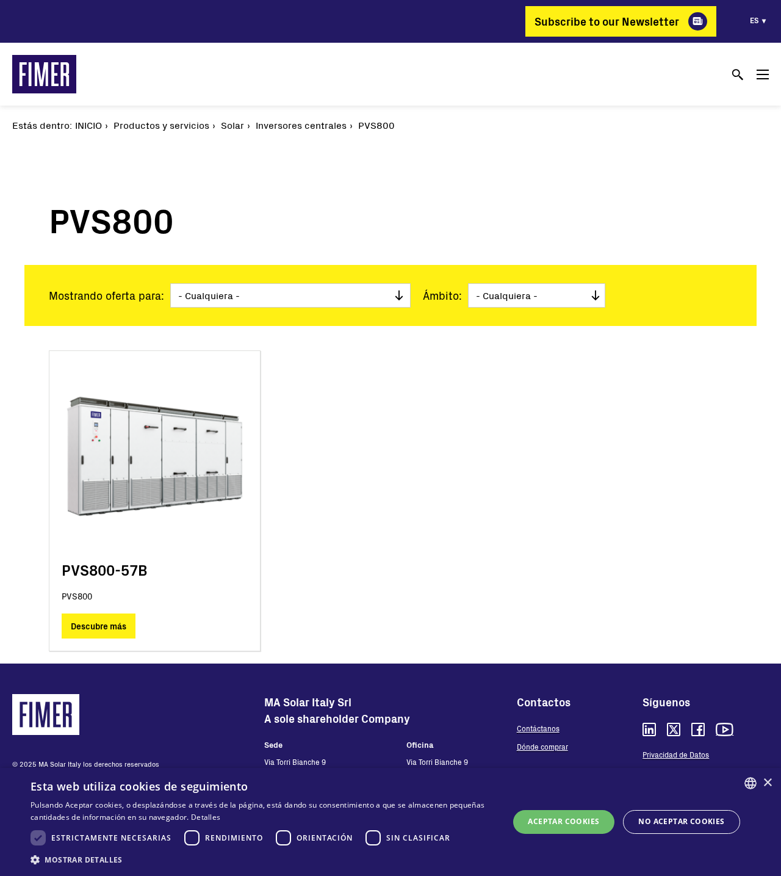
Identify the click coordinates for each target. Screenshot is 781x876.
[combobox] (750, 783)
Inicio (88, 124)
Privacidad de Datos (675, 754)
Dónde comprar (542, 746)
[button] (263, 859)
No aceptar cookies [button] (681, 821)
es (754, 20)
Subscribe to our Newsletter (606, 21)
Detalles (205, 817)
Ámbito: (442, 295)
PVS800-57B (105, 570)
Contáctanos (538, 728)
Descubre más (98, 626)
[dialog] (390, 822)
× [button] (767, 782)
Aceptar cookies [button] (563, 821)
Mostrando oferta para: (106, 295)
